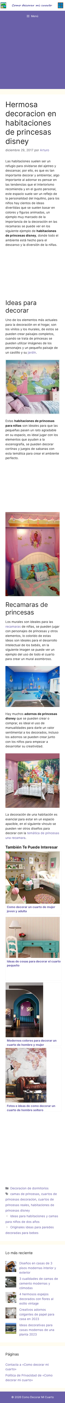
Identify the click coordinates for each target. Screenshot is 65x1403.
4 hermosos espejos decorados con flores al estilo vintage (36, 1298)
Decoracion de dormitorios (29, 1188)
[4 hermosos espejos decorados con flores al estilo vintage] (10, 1298)
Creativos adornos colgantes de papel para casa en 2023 (36, 1314)
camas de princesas (24, 1194)
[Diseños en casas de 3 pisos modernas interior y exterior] (10, 1267)
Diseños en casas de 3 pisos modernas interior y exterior (37, 1267)
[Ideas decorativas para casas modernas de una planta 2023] (10, 1329)
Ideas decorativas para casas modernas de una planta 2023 (36, 1329)
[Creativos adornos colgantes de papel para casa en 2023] (10, 1313)
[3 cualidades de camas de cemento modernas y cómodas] (10, 1283)
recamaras (13, 626)
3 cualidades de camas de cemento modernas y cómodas (38, 1283)
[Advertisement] (32, 56)
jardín (31, 352)
